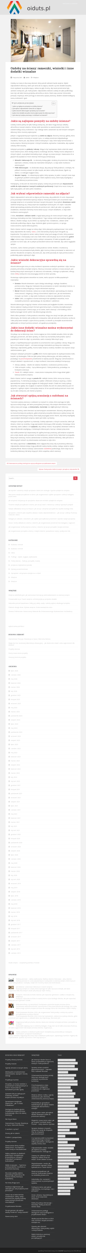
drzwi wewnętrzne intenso (66, 1112)
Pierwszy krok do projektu (17, 657)
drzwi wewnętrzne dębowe (66, 1106)
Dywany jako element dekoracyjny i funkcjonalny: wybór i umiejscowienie (42, 1228)
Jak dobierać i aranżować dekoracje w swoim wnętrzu (34, 987)
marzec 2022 (15, 773)
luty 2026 (14, 691)
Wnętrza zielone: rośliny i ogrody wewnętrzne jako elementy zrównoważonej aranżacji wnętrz (42, 1097)
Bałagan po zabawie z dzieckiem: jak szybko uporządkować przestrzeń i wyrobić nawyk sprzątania (41, 519)
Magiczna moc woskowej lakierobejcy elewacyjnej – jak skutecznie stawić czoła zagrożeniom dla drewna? (41, 644)
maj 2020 (14, 863)
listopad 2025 (15, 699)
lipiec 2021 (14, 806)
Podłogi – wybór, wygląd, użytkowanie (24, 557)
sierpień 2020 (15, 851)
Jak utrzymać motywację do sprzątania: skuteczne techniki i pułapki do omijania (35, 501)
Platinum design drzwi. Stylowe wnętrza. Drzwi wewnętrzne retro (30, 607)
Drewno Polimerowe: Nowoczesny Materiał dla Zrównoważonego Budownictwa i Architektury (40, 611)
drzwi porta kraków (64, 1087)
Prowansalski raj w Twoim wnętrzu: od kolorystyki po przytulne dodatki (32, 599)
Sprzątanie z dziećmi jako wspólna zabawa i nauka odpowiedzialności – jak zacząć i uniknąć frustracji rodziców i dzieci (42, 514)
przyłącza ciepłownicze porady (21, 565)
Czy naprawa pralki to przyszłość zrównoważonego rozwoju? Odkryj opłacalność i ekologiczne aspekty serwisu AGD (42, 1141)
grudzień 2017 (16, 924)
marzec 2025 (15, 712)
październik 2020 (16, 843)
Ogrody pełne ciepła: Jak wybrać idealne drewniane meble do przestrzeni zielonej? (42, 1114)
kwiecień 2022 (16, 769)
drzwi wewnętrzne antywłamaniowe (68, 1099)
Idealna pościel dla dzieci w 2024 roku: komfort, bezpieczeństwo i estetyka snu (42, 1220)
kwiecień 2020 (16, 867)
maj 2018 (14, 904)
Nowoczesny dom (11, 1216)
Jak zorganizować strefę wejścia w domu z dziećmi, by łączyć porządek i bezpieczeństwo (38, 527)
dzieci (34, 232)
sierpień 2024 (15, 720)
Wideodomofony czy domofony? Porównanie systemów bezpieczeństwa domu (43, 1004)
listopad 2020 (15, 838)
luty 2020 (14, 875)
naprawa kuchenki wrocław (66, 1145)
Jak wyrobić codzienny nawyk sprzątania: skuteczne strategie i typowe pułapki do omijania (38, 490)
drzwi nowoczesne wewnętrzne (67, 1084)
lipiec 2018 (14, 896)
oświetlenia (47, 449)
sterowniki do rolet (64, 1191)
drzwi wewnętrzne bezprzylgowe (68, 1103)
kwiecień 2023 (16, 757)
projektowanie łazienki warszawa (68, 1160)
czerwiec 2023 (16, 748)
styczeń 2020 (15, 879)
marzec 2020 (15, 871)
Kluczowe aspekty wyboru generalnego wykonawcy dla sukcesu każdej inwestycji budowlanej (14, 1176)
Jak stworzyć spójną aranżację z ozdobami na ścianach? (30, 115)
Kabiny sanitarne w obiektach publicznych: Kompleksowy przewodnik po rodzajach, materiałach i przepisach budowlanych (44, 1033)
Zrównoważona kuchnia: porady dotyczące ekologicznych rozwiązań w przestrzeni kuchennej (42, 1078)
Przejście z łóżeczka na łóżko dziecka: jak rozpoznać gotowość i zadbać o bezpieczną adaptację (45, 996)
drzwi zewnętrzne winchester (67, 1124)
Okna (13, 553)
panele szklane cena (64, 1151)
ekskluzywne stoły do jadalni (66, 1133)
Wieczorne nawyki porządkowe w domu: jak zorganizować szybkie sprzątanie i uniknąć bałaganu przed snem (41, 495)
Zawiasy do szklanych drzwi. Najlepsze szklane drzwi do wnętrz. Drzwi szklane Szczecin (41, 1157)
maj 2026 (14, 679)
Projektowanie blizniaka (13, 1206)
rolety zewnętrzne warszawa (66, 1169)
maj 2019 (14, 888)
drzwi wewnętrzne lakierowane (67, 1115)
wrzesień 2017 (16, 937)
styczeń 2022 (15, 781)
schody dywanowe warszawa (67, 1176)
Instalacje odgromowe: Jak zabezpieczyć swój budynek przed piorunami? (16, 1189)
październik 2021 (16, 793)
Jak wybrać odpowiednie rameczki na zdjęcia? (27, 108)
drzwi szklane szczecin (65, 1090)
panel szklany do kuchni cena (67, 1154)
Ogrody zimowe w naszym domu (16, 1068)
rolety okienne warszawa (65, 1163)
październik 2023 (16, 732)
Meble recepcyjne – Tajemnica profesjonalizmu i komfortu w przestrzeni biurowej (15, 1167)
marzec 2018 (15, 912)
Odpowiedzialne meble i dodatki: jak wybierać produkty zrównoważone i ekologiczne (42, 1150)
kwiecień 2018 (16, 908)
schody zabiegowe (64, 1179)
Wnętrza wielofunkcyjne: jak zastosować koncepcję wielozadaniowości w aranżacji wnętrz (39, 595)
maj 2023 (14, 753)
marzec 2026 (15, 687)
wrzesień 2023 (16, 736)
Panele (17, 372)
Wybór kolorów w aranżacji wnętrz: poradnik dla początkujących (40, 1236)
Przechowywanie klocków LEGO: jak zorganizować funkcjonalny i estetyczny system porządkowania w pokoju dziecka (44, 1013)
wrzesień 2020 (16, 847)
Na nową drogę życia (12, 1183)
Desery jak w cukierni (12, 1133)
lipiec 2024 (14, 724)
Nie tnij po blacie (11, 1119)
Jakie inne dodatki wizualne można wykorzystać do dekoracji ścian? (34, 113)
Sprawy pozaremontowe (19, 569)
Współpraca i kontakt (70, 4)
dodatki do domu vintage (66, 1078)
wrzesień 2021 (16, 798)
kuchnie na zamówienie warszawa (68, 1139)
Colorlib (60, 1251)
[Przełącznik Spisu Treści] (52, 103)
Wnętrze (36, 77)
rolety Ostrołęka (63, 1166)
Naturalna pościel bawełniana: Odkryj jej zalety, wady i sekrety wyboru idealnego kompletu (39, 603)
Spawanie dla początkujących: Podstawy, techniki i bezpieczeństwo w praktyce (15, 1095)
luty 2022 (14, 777)
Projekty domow (14, 649)
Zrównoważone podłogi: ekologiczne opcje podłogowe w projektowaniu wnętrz (42, 1212)
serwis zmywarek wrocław (66, 1188)
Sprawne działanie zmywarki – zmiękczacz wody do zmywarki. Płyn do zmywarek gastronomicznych (42, 1131)
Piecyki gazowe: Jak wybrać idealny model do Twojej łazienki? (16, 1211)
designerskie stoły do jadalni (66, 1075)
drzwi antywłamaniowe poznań (67, 1081)
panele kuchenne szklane (65, 1148)
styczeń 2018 (15, 920)
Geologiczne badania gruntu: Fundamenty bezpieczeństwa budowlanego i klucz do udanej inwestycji (15, 1112)
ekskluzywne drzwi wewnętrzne (67, 1127)
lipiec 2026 (14, 671)
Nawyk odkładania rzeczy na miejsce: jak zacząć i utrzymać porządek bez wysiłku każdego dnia (40, 509)
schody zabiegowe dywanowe (67, 1182)
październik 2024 (16, 716)
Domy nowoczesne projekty (18, 653)
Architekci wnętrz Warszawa (66, 1060)
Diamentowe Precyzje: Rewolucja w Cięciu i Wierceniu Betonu (29, 639)
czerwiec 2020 (16, 859)
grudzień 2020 (16, 834)
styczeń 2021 (15, 830)
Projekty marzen (10, 1064)
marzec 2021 (15, 822)
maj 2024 (14, 728)
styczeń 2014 (15, 949)
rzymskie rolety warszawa (66, 1172)
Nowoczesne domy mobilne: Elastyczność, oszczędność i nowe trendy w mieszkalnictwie (15, 1147)
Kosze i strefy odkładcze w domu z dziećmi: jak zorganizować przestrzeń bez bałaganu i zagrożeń (41, 523)
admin (27, 77)
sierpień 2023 (15, 740)
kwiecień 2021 (16, 818)
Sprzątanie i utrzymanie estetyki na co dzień (26, 573)
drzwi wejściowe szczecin (65, 1096)
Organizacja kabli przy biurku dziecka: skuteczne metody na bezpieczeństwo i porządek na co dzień (46, 1023)
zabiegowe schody (64, 1194)
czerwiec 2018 (16, 900)
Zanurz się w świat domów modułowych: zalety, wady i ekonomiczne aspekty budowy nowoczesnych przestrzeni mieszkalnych (15, 1198)
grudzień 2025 (16, 695)
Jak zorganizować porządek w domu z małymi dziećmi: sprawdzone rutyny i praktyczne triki (39, 531)
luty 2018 (14, 916)
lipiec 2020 (14, 855)
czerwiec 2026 (16, 675)
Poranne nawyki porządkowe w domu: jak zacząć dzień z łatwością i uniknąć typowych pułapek (40, 505)
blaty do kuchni (62, 1072)
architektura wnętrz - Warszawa (67, 1063)
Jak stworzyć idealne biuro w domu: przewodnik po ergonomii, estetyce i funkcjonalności (42, 1061)
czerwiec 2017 (16, 945)
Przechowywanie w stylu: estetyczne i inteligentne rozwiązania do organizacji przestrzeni (40, 1088)
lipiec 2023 (14, 744)
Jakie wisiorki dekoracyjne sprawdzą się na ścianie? (29, 111)
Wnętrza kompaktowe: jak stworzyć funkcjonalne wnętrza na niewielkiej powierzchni (42, 1173)
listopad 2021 (15, 789)
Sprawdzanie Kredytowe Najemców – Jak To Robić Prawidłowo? (14, 1103)
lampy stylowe (62, 1142)
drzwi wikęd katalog (64, 1121)
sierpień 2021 (15, 802)
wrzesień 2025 (16, 703)
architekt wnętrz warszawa (66, 1066)
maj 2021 (14, 814)
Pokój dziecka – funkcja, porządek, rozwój (25, 561)
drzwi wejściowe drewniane (66, 1093)
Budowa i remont (17, 545)
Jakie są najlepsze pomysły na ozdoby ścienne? (28, 106)
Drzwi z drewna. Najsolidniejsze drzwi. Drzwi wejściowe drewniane (42, 1197)
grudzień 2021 (16, 785)
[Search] (75, 478)
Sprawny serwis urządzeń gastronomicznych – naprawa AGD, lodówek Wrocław (41, 1069)
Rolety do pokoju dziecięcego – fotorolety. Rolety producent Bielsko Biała (42, 1205)
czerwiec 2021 (16, 810)
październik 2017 (16, 933)
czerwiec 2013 (16, 953)
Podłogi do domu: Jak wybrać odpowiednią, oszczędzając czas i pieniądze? (42, 1189)
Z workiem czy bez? (12, 1129)
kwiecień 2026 (16, 683)
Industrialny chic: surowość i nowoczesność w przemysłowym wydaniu (42, 1181)
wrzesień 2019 (16, 883)
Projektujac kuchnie (12, 1080)
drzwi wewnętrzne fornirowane (67, 1109)
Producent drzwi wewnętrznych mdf (69, 1157)
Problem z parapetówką (13, 1137)
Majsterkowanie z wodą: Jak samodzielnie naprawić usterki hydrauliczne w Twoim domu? (41, 1165)
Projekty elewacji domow (13, 1060)
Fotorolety (61, 1136)
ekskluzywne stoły (63, 1130)
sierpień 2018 (15, 892)
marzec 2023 (15, 761)
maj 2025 (14, 708)
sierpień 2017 (15, 941)
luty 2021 (14, 826)
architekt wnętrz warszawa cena (67, 1069)
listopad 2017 (15, 928)
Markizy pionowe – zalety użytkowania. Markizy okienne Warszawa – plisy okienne (44, 979)
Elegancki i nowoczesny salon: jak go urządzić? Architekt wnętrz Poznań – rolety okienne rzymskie (42, 1122)
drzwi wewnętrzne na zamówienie (68, 1118)
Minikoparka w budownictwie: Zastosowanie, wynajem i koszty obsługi (16, 1074)
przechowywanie (26, 359)
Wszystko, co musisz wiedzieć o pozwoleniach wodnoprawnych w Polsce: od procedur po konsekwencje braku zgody (16, 1087)
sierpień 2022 (15, 765)
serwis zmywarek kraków (65, 1185)
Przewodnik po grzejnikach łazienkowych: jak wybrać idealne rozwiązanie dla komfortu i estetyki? (42, 1105)
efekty (17, 274)
